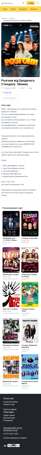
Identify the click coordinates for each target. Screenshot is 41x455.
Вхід (31, 3)
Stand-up (33, 9)
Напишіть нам (8, 404)
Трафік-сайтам (9, 415)
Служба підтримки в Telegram (15, 438)
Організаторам (9, 418)
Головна (4, 18)
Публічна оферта (9, 409)
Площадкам (8, 420)
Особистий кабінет (10, 402)
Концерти (23, 9)
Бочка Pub (7, 92)
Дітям (13, 9)
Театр (5, 9)
